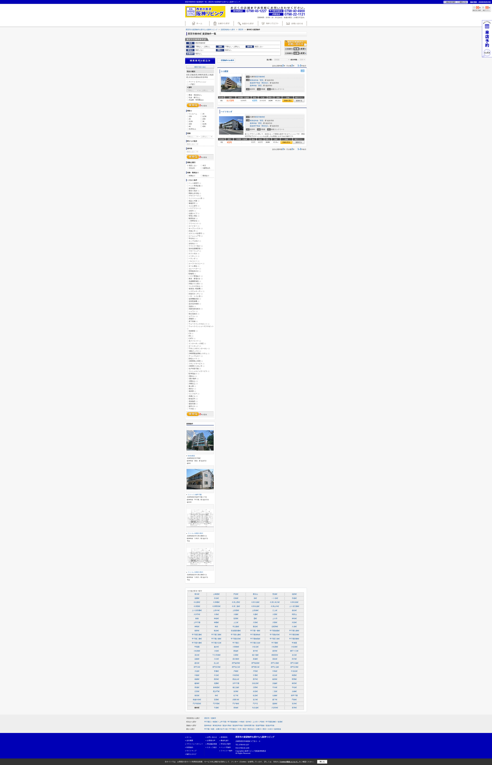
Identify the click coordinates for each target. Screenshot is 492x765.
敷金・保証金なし (195, 95)
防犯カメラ (194, 359)
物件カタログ (191, 754)
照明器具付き (195, 271)
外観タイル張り (196, 284)
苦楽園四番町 (236, 631)
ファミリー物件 (226, 751)
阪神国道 (277, 729)
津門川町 (197, 667)
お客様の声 (211, 740)
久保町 (294, 627)
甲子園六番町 (197, 643)
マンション (202, 82)
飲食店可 (193, 399)
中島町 (274, 671)
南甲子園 (294, 695)
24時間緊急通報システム (199, 353)
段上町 (216, 663)
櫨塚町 (196, 683)
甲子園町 (274, 643)
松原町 (255, 695)
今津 (239, 729)
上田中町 (216, 610)
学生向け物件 (226, 744)
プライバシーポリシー (194, 744)
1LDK (204, 116)
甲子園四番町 (294, 639)
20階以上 (193, 384)
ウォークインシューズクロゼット (200, 327)
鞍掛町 (216, 631)
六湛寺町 (274, 708)
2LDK (191, 121)
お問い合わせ (212, 737)
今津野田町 (216, 606)
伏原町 (255, 691)
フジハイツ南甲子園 (195, 495)
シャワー (193, 311)
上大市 (274, 618)
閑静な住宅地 (195, 193)
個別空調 (193, 404)
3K (203, 121)
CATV (192, 338)
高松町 (274, 659)
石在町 (216, 598)
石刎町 (235, 598)
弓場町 (216, 708)
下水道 (192, 409)
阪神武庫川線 (249, 725)
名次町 (274, 675)
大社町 (216, 659)
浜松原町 (255, 683)
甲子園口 (236, 643)
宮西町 (216, 700)
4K (190, 126)
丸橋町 (274, 695)
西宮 (261, 80)
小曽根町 (236, 647)
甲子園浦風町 (275, 631)
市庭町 (294, 598)
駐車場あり (194, 374)
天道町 (196, 671)
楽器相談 (193, 188)
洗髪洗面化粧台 (196, 309)
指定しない (193, 165)
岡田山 (294, 614)
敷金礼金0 (224, 740)
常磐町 (216, 671)
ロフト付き (194, 253)
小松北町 (255, 647)
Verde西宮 (191, 456)
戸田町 (255, 671)
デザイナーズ (195, 196)
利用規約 (189, 747)
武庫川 (258, 729)
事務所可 (193, 203)
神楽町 (216, 618)
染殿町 (196, 659)
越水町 (216, 647)
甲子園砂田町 (275, 635)
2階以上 (193, 376)
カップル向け (195, 241)
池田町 (294, 594)
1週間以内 (206, 168)
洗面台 (192, 306)
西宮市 (257, 77)
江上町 (274, 610)
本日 (204, 165)
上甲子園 (197, 622)
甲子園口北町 (255, 643)
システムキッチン (196, 291)
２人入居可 (194, 206)
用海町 (235, 708)
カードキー (194, 226)
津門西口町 (255, 667)
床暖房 (192, 319)
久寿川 (270, 729)
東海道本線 (254, 80)
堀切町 (196, 695)
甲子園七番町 (236, 635)
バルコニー (194, 261)
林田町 (294, 683)
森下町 (274, 700)
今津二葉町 (236, 606)
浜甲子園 (236, 683)
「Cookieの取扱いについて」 (289, 762)
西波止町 (236, 679)
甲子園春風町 (255, 639)
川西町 (274, 622)
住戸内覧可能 (195, 369)
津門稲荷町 (255, 663)
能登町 (274, 679)
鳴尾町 (294, 675)
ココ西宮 (224, 71)
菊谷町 (255, 627)
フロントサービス (196, 364)
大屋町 (274, 614)
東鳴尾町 (216, 687)
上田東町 (255, 610)
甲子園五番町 (197, 635)
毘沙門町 (216, 691)
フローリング (195, 251)
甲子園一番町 (255, 631)
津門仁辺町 (275, 667)
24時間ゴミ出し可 (196, 366)
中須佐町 (294, 671)
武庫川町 (236, 700)
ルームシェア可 (196, 236)
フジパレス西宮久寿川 (195, 533)
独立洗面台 (194, 314)
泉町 (255, 598)
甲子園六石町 (216, 643)
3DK (190, 124)
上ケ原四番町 (197, 610)
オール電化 (194, 266)
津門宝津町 (294, 667)
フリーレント (195, 223)
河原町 (294, 622)
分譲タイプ (194, 213)
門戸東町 (236, 704)
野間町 (294, 679)
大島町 (216, 614)
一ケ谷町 (274, 598)
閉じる (322, 762)
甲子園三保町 (275, 639)
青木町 (196, 594)
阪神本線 (253, 85)
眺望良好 (193, 218)
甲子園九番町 (294, 631)
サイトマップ (191, 751)
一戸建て (192, 84)
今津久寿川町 (275, 602)
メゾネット (194, 256)
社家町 (235, 655)
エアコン (193, 316)
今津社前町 (294, 602)
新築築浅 (224, 737)
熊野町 (196, 631)
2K (190, 119)
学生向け (193, 238)
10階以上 (193, 381)
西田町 (216, 679)
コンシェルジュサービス (199, 371)
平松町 (294, 687)
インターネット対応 (197, 343)
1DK (190, 116)
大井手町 (197, 614)
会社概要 (189, 740)
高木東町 (236, 659)
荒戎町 (274, 594)
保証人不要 (194, 201)
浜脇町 (274, 683)
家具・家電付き (196, 279)
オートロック (195, 346)
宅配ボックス (195, 351)
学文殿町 (236, 627)
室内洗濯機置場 (196, 248)
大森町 (255, 614)
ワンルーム (193, 114)
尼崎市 (213, 718)
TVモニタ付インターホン (199, 348)
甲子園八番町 (216, 639)
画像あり (192, 176)
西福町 (235, 651)
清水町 (196, 655)
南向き (192, 389)
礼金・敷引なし (194, 97)
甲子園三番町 (216, 635)
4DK (204, 126)
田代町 (294, 659)
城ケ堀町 (255, 655)
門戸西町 (216, 704)
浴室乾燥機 (194, 301)
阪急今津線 (227, 725)
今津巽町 (197, 606)
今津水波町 (255, 606)
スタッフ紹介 (212, 747)
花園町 (216, 683)
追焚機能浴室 (195, 299)
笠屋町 (235, 618)
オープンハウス (196, 228)
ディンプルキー (196, 356)
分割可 (192, 211)
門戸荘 (255, 704)
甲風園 (196, 647)
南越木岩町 (197, 700)
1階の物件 (193, 379)
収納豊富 (193, 331)
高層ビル (193, 396)
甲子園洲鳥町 (255, 635)
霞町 (255, 618)
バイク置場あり (196, 276)
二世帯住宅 (194, 221)
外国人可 (193, 231)
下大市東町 (216, 655)
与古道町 (255, 708)
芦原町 (235, 594)
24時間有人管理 (196, 361)
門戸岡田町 (197, 704)
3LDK (204, 124)
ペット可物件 (226, 747)
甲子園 (206, 729)
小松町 (216, 651)
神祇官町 (274, 655)
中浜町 (216, 675)
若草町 (294, 708)
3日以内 (192, 168)
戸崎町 (235, 671)
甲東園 (294, 643)
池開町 (196, 598)
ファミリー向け (196, 246)
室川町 (255, 700)
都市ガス (193, 406)
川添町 (255, 622)
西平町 (255, 679)
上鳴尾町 (216, 594)
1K (203, 114)
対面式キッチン (196, 294)
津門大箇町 (275, 663)
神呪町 (196, 627)
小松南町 (197, 651)
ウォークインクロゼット (199, 324)
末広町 (294, 655)
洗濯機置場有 (195, 281)
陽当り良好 (194, 191)
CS (191, 333)
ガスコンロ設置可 (196, 233)
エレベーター (195, 269)
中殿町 (196, 675)
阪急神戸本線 (255, 83)
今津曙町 (216, 602)
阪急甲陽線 (260, 725)
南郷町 (196, 679)
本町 (216, 695)
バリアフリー (195, 208)
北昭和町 (274, 627)
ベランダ (193, 258)
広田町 (196, 691)
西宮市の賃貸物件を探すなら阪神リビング (254, 737)
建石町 (196, 663)
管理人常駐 (194, 216)
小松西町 (274, 647)
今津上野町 (236, 602)
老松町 (294, 610)
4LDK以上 (192, 129)
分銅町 (294, 691)
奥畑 (197, 618)
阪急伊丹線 (270, 725)
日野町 (255, 687)
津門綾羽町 (236, 663)
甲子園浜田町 (236, 639)
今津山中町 (275, 606)
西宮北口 (265, 83)
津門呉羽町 (216, 667)
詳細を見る (288, 100)
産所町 (274, 651)
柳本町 (262, 77)
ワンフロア (194, 394)
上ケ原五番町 (294, 606)
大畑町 (235, 614)
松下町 (235, 695)
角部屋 (192, 391)
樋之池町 (236, 687)
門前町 (294, 700)
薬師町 (274, 704)
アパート (192, 82)
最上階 (192, 386)
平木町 (274, 687)
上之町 (235, 622)
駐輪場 (192, 274)
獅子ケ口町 (294, 651)
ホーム (188, 737)
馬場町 (196, 687)
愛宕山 (255, 594)
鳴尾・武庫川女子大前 (219, 729)
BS (191, 336)
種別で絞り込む (200, 67)
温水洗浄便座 (195, 304)
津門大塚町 (294, 663)
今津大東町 (255, 602)
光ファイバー (195, 341)
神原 (216, 627)
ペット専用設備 (196, 186)
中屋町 (255, 675)
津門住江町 (236, 667)
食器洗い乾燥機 (196, 289)
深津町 (235, 691)
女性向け (193, 243)
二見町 (274, 691)
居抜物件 (193, 401)
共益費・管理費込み (196, 100)
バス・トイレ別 (196, 296)
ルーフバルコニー (196, 263)
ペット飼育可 (195, 183)
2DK (204, 119)
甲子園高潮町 (294, 635)
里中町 (255, 651)
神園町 (216, 622)
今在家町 (197, 602)
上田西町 (236, 610)
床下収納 (193, 321)
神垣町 (294, 618)
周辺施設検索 (212, 744)
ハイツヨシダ (226, 112)
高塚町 (255, 659)
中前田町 (236, 675)
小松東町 (294, 647)
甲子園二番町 (197, 639)
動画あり (206, 176)
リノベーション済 (196, 198)
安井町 (294, 704)
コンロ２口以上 (196, 286)
